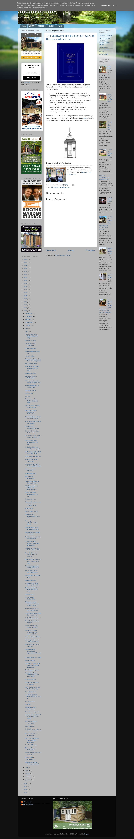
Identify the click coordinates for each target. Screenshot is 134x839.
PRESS (60, 26)
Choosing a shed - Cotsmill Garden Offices (31, 522)
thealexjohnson (28, 804)
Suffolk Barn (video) (110, 199)
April (27, 770)
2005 (25, 792)
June (27, 331)
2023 (25, 268)
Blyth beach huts (30, 348)
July (26, 328)
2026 (25, 259)
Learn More (105, 5)
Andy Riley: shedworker (33, 618)
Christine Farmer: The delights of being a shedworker (32, 665)
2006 (25, 789)
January (28, 780)
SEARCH (51, 26)
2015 (25, 292)
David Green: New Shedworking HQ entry (31, 442)
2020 (25, 277)
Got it (115, 5)
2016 (25, 289)
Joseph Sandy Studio (31, 511)
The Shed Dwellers (31, 363)
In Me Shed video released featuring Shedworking (32, 543)
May (26, 767)
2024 (25, 265)
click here (26, 82)
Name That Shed (30, 373)
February (28, 777)
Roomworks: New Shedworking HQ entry (31, 400)
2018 (25, 283)
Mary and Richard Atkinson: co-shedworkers (31, 412)
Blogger (86, 834)
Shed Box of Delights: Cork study (110, 97)
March (27, 774)
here (85, 118)
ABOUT (31, 26)
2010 (25, 308)
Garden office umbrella (32, 637)
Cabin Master (103, 47)
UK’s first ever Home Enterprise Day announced (32, 740)
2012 (25, 302)
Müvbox (27, 704)
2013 (25, 298)
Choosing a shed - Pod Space (110, 125)
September (29, 322)
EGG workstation (30, 679)
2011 (25, 304)
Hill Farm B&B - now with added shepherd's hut (31, 487)
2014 (25, 295)
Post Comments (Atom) (62, 255)
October (28, 319)
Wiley (88, 87)
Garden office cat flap (110, 275)
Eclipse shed (29, 594)
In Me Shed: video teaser (33, 657)
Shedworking (37, 11)
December (29, 313)
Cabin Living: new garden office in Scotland (31, 554)
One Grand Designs (31, 745)
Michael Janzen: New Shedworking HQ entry (32, 589)
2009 (25, 311)
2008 (25, 783)
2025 (25, 262)
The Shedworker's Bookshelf (60, 187)
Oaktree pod (29, 393)
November (29, 316)
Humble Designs (30, 340)
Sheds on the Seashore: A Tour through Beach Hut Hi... (33, 716)
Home (24, 26)
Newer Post (51, 250)
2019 (25, 280)
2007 (25, 786)
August (28, 325)
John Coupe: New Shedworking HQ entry (31, 494)
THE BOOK (41, 26)
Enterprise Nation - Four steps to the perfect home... (33, 561)
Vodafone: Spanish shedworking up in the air (33, 696)
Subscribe (31, 78)
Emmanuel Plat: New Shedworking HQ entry (32, 368)
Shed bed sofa (29, 726)
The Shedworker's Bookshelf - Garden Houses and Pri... (32, 603)
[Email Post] (73, 185)
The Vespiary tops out (32, 670)
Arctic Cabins (103, 54)
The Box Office (29, 701)
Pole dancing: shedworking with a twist (32, 516)
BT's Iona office (30, 660)
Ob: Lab (27, 396)
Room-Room (29, 508)
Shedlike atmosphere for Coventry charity (104, 177)
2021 (25, 274)
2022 (25, 271)
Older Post (90, 250)
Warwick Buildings (105, 35)
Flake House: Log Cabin (32, 712)
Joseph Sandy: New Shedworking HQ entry (31, 336)
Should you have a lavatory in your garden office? (31, 632)
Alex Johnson (27, 802)
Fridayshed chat (30, 499)
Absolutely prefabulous (33, 456)
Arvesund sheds (30, 390)
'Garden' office (30, 356)
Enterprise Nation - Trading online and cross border (32, 674)
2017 (25, 286)
